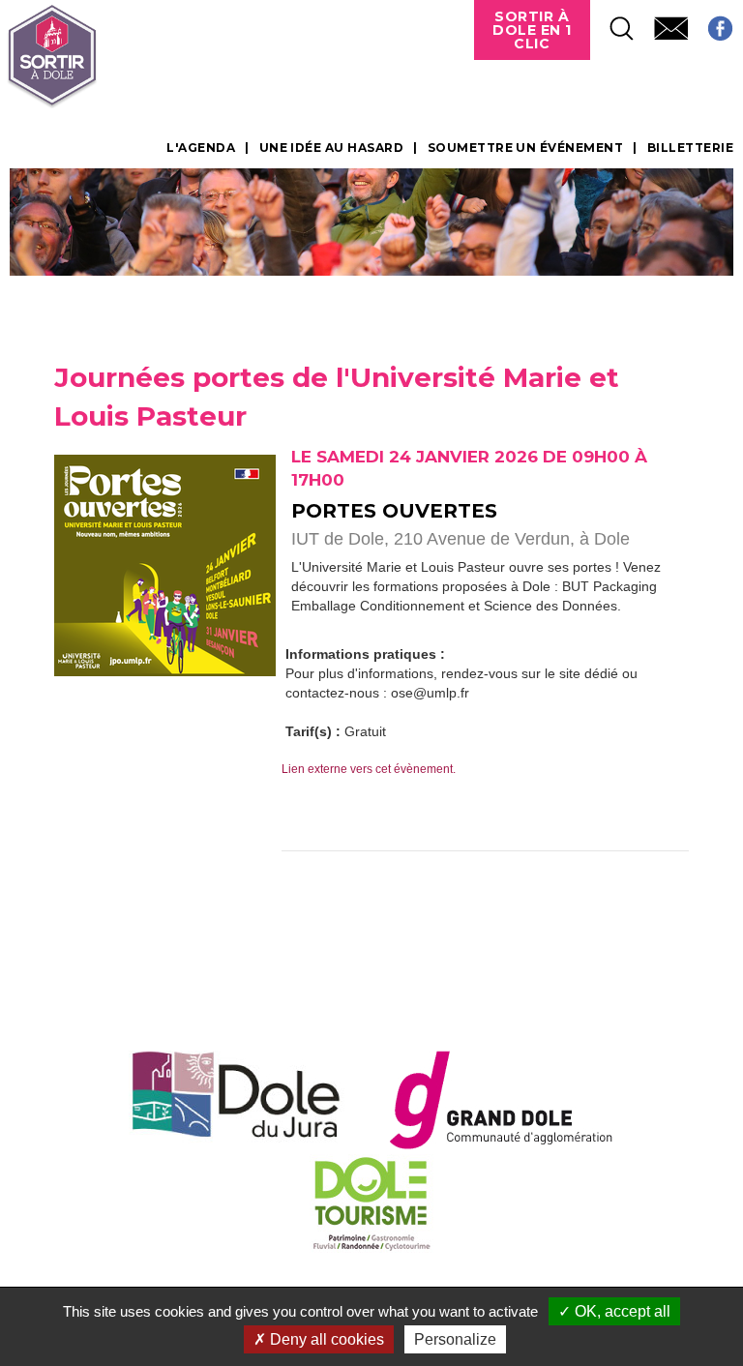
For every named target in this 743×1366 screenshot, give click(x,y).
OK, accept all (620, 1311)
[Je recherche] (612, 22)
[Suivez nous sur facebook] (710, 22)
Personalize (455, 1339)
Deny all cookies (325, 1339)
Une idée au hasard (331, 148)
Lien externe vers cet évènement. (369, 769)
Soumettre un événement (526, 148)
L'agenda (200, 148)
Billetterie (690, 148)
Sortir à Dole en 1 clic (532, 30)
